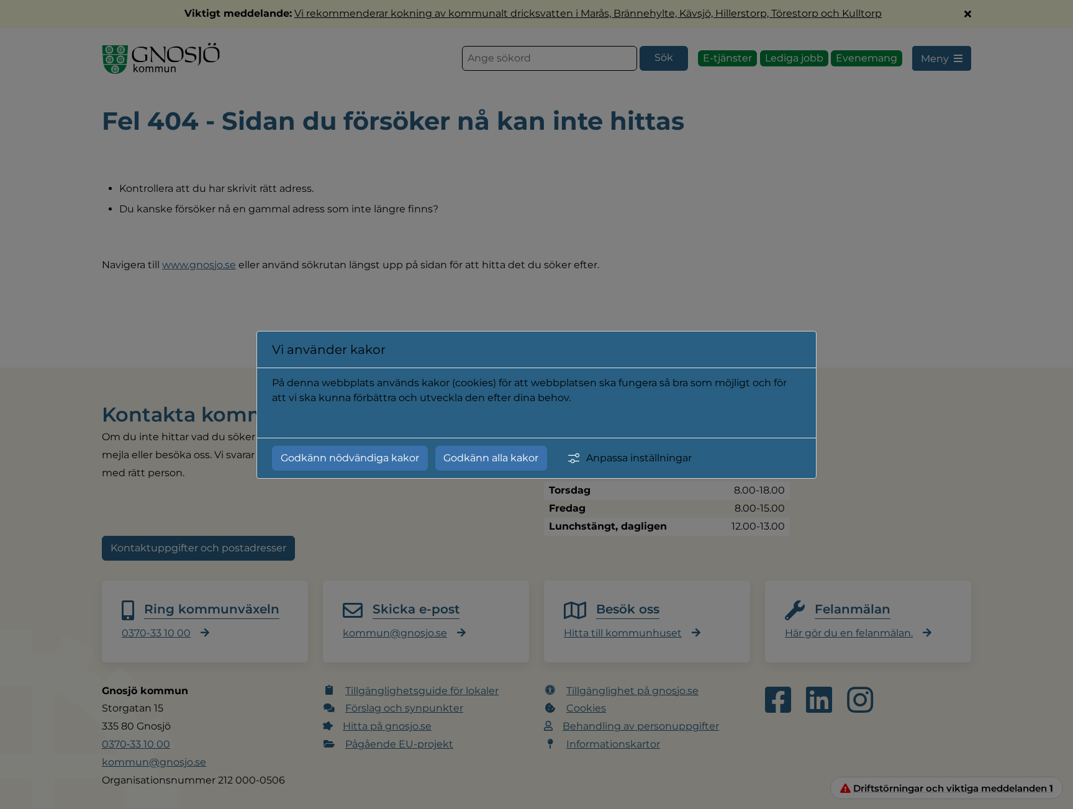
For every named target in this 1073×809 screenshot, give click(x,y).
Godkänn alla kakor (490, 458)
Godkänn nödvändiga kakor (350, 458)
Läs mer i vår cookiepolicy (335, 420)
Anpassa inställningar (639, 458)
